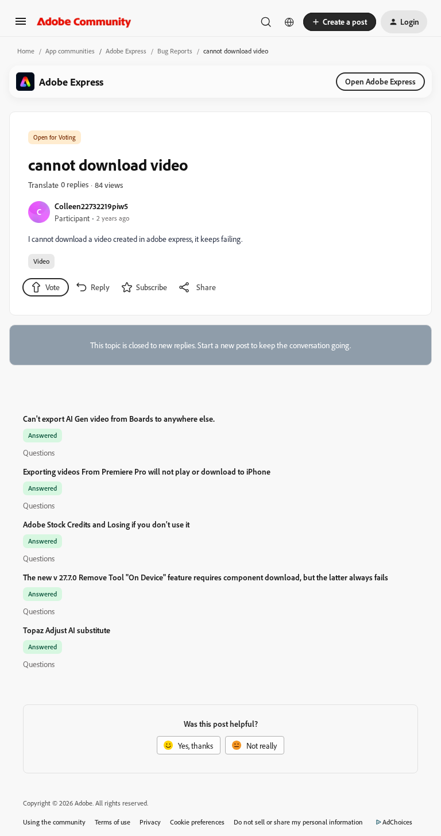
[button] (21, 25)
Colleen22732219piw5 (91, 206)
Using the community (54, 822)
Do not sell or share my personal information (298, 822)
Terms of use (112, 822)
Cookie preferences (197, 822)
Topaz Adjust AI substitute (66, 630)
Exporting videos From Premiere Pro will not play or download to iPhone (146, 471)
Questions (39, 452)
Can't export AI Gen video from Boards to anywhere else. (119, 418)
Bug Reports (174, 51)
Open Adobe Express (380, 81)
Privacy (150, 822)
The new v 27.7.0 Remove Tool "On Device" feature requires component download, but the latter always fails (205, 577)
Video (41, 261)
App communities (70, 51)
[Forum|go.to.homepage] (84, 22)
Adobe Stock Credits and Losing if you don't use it (106, 524)
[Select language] (289, 22)
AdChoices (397, 822)
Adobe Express (126, 51)
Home (25, 51)
